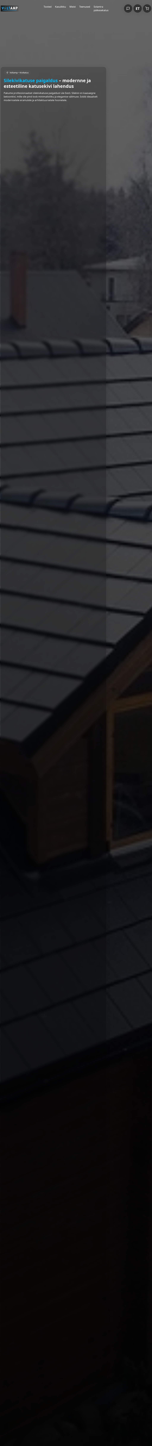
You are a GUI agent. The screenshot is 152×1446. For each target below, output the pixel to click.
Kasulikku (60, 6)
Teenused (84, 6)
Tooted (48, 6)
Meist (72, 6)
